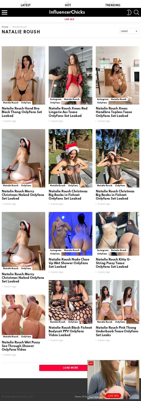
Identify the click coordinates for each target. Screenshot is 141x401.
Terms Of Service (83, 397)
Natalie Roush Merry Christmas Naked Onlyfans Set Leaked (23, 195)
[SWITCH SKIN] (129, 12)
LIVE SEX (69, 19)
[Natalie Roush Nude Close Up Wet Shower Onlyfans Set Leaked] (70, 234)
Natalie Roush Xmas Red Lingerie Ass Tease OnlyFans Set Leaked (68, 112)
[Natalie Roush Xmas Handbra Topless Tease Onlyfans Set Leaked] (117, 75)
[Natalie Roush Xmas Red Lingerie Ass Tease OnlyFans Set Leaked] (70, 75)
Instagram (55, 99)
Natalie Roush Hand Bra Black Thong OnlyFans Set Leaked (22, 112)
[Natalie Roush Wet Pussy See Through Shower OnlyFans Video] (23, 316)
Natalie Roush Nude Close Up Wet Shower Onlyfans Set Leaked (69, 263)
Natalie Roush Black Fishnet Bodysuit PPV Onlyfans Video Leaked (70, 331)
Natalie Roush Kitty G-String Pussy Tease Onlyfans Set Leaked (113, 263)
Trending (112, 5)
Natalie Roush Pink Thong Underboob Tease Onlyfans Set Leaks (117, 331)
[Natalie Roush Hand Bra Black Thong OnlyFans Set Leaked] (23, 75)
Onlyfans (26, 103)
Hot (68, 5)
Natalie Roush (10, 103)
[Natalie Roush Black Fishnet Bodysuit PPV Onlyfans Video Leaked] (70, 302)
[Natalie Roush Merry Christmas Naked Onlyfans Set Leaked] (23, 158)
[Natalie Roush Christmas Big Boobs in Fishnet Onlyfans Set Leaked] (70, 158)
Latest (26, 5)
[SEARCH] (136, 12)
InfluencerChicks (67, 12)
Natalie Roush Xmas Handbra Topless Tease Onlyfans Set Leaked (114, 112)
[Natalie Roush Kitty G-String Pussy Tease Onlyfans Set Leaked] (117, 234)
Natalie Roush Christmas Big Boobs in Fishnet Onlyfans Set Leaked (68, 195)
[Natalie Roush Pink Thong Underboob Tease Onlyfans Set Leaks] (117, 302)
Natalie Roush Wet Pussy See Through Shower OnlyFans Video (21, 346)
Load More (70, 368)
